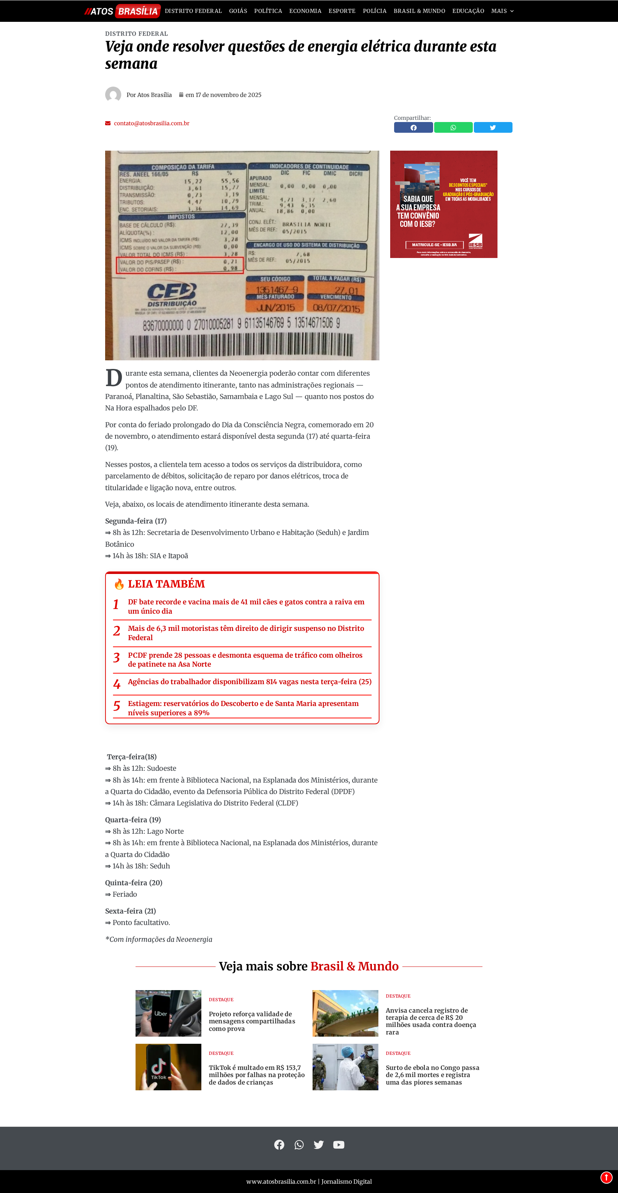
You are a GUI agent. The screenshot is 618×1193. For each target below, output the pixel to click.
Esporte (342, 11)
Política (268, 11)
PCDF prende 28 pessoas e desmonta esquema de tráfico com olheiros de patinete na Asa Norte (245, 660)
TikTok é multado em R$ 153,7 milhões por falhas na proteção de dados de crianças (257, 1075)
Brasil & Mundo (419, 11)
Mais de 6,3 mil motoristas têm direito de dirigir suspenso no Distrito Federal (246, 633)
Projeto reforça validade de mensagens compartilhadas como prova (252, 1021)
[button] (147, 123)
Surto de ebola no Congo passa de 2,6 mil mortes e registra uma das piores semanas (433, 1075)
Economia (305, 11)
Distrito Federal (193, 11)
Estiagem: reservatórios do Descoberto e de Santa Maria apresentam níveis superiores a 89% (243, 708)
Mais (499, 11)
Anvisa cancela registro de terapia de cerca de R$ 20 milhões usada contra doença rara (431, 1021)
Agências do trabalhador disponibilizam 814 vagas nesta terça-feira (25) (250, 681)
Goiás (238, 11)
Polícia (375, 11)
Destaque (221, 999)
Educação (468, 11)
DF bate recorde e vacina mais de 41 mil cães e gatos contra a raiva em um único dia (246, 606)
